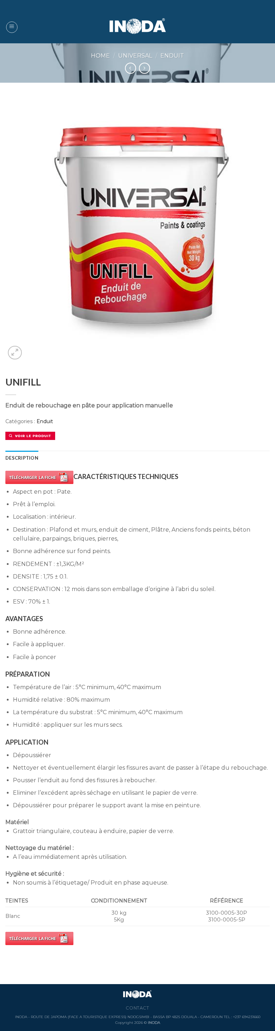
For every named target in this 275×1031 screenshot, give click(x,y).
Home (100, 55)
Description (21, 458)
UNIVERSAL (135, 55)
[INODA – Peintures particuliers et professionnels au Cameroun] (138, 27)
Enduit (172, 55)
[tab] (21, 458)
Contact (137, 1008)
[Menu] (12, 27)
